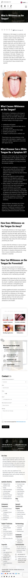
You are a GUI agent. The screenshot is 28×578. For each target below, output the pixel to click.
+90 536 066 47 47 (7, 2)
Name (3, 385)
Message (3, 408)
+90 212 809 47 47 (11, 355)
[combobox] (14, 381)
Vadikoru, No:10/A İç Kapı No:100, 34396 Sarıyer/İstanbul (22, 560)
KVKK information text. (21, 421)
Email (3, 396)
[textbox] (13, 382)
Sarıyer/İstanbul (10, 364)
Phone (3, 391)
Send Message (5, 426)
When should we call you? (7, 402)
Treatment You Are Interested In (8, 379)
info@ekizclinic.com (11, 359)
